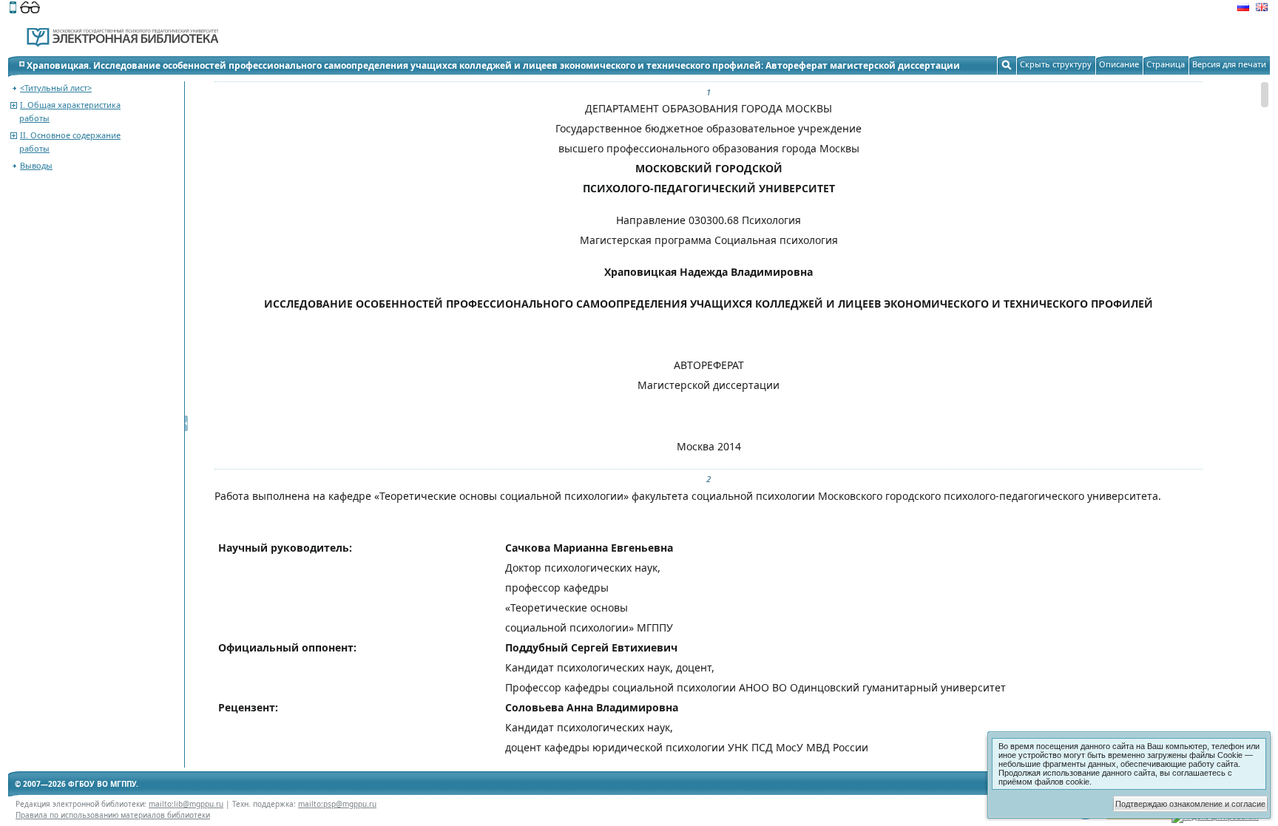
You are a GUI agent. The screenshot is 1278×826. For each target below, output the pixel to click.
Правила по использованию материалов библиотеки (113, 815)
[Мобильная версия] (13, 9)
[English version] (1262, 9)
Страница (1165, 64)
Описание (1119, 64)
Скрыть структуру (1056, 64)
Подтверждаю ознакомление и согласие (1190, 803)
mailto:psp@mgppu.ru (337, 804)
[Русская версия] (1243, 9)
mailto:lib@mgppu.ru (186, 804)
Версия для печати (1229, 64)
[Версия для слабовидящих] (30, 9)
